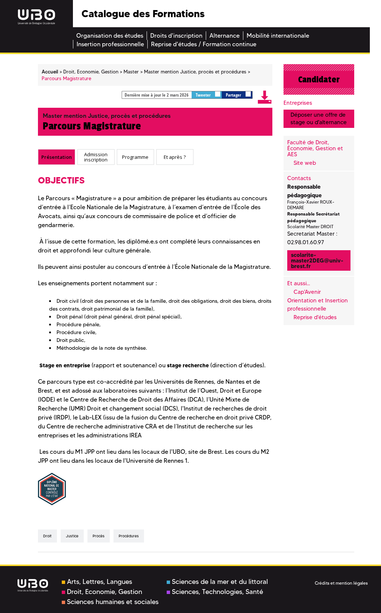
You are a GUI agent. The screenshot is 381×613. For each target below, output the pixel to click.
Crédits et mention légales (341, 583)
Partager (234, 95)
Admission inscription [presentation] (96, 156)
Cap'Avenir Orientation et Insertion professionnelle (317, 300)
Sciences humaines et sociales (113, 602)
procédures (129, 536)
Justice (72, 536)
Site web (305, 163)
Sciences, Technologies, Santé (217, 592)
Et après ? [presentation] (175, 157)
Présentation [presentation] (56, 157)
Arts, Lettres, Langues (99, 582)
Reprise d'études (315, 317)
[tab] (56, 157)
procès (99, 536)
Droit (47, 536)
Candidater (319, 79)
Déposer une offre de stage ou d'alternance (319, 118)
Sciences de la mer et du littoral (220, 582)
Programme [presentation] (135, 157)
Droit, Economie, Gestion (104, 592)
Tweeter (204, 95)
